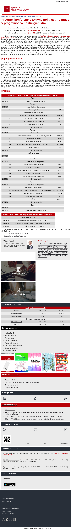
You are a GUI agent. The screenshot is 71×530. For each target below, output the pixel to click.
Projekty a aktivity (11, 338)
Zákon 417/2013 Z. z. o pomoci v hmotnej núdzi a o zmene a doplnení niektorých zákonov (34, 419)
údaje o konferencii (10, 236)
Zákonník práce (10, 410)
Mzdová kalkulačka (11, 380)
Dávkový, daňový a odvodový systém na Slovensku (22, 382)
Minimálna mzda (16, 316)
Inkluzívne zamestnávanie (13, 345)
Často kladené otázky (12, 387)
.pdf (18, 236)
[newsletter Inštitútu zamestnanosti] (66, 429)
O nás (43, 243)
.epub (50, 251)
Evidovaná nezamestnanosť (35, 319)
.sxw (21, 236)
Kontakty (4, 508)
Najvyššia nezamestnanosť (11, 460)
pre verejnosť (15, 233)
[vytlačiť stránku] (4, 429)
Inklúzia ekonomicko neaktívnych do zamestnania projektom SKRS (52, 251)
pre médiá (24, 233)
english (65, 1)
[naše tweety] (35, 398)
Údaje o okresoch (11, 340)
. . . (18, 246)
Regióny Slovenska (11, 343)
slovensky (58, 1)
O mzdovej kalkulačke (12, 385)
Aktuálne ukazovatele (11, 305)
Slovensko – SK (16, 322)
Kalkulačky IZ (9, 333)
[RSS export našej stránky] (66, 398)
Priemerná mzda (16, 313)
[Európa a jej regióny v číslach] (21, 371)
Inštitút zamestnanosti (36, 528)
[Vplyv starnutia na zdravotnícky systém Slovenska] (61, 371)
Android (7, 478)
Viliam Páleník (9, 241)
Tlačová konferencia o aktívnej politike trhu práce (52, 247)
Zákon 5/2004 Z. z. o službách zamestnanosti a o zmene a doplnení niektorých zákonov (33, 416)
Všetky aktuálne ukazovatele (35, 308)
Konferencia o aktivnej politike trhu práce (52, 245)
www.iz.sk (4, 16)
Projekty (10, 16)
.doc (24, 236)
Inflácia (16, 310)
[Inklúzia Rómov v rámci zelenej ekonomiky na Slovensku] (48, 371)
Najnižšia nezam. (8, 467)
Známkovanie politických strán (57, 243)
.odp (39, 254)
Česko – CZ (17, 324)
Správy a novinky (10, 335)
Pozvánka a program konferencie (49, 246)
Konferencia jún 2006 (20, 16)
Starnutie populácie (11, 348)
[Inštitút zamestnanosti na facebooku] (5, 398)
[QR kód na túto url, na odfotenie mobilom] (7, 443)
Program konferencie (34, 16)
